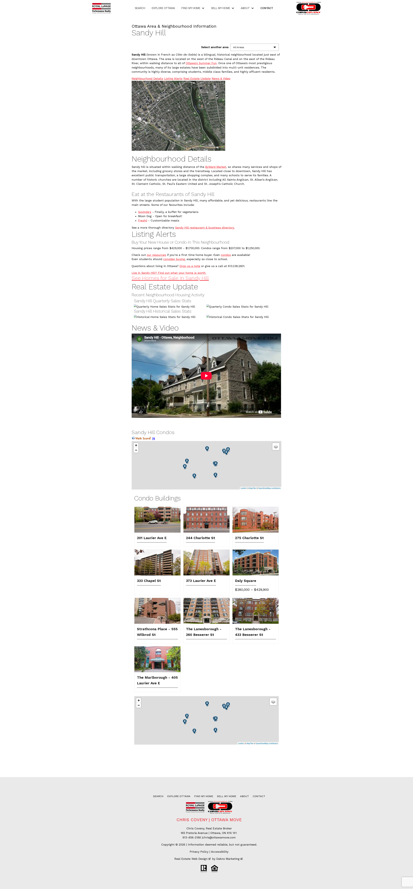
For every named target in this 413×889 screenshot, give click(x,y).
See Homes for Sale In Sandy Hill (170, 278)
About (244, 796)
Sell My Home (226, 796)
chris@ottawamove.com (219, 837)
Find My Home (203, 796)
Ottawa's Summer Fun (201, 63)
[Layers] (275, 446)
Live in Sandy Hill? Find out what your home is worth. (169, 272)
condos (226, 255)
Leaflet (243, 488)
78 (153, 438)
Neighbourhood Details (147, 78)
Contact (266, 8)
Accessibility (219, 851)
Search (140, 8)
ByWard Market (215, 166)
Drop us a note (190, 266)
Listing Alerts (173, 78)
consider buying (174, 259)
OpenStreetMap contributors (269, 488)
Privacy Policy (199, 851)
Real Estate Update (197, 78)
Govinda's (144, 212)
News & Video (221, 78)
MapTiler (252, 488)
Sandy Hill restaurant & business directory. (205, 227)
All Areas (238, 47)
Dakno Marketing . (229, 858)
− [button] (136, 450)
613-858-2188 (192, 837)
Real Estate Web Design (191, 858)
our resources (156, 255)
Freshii (142, 220)
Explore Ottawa (163, 8)
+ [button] (136, 445)
